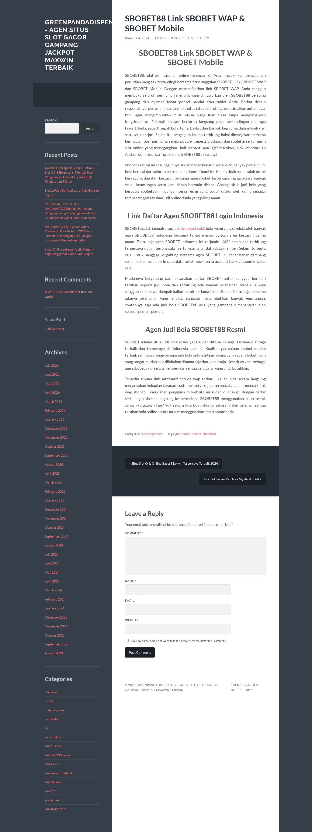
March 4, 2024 (137, 38)
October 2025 (55, 446)
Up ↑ (249, 689)
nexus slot (52, 719)
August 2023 (54, 653)
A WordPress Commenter (62, 292)
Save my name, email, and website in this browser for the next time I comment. (178, 640)
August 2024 (54, 545)
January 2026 (54, 419)
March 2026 (53, 401)
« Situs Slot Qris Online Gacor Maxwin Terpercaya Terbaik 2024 (173, 463)
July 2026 (52, 365)
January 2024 (54, 608)
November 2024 (56, 518)
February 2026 (55, 410)
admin (160, 38)
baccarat (51, 692)
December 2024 (56, 509)
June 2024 (52, 563)
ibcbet (49, 701)
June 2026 (52, 374)
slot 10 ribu (53, 746)
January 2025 (54, 500)
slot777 (50, 791)
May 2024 (52, 572)
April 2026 (52, 392)
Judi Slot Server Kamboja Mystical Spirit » (232, 479)
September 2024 (56, 536)
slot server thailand (58, 773)
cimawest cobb (192, 228)
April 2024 (52, 581)
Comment (134, 533)
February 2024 (55, 599)
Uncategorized (55, 809)
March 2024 (53, 590)
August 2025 (54, 464)
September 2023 (56, 644)
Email (130, 600)
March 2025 (53, 482)
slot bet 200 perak (57, 755)
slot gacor (52, 764)
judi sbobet (183, 434)
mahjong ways (55, 328)
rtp (47, 728)
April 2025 (52, 473)
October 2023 (55, 635)
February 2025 (55, 491)
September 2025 (56, 455)
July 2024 (52, 554)
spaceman (52, 800)
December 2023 (56, 617)
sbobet (196, 434)
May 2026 (52, 383)
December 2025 (56, 428)
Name (130, 581)
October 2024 (55, 527)
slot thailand (53, 782)
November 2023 (56, 626)
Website (131, 620)
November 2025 (56, 437)
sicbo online (53, 737)
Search (51, 120)
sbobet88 (209, 434)
